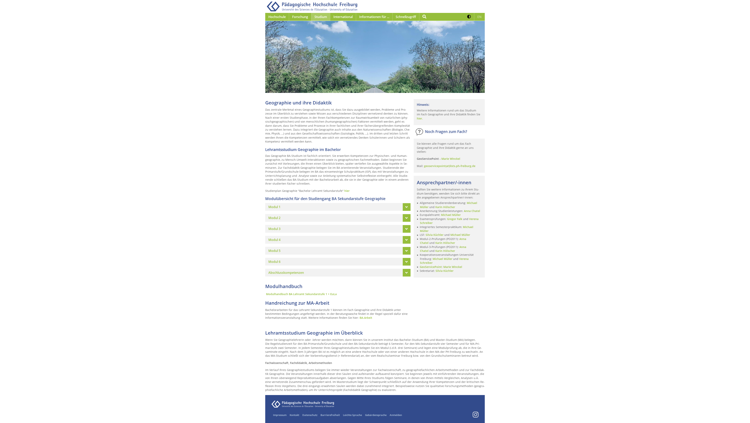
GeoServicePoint (431, 267)
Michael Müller (451, 215)
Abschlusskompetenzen (286, 272)
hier (347, 191)
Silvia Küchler (435, 235)
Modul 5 (274, 251)
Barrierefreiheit (330, 415)
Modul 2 (274, 218)
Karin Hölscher (445, 207)
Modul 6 (274, 262)
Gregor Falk (454, 219)
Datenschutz (309, 415)
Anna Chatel (472, 211)
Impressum (280, 415)
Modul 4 (274, 240)
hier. (420, 118)
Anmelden (396, 415)
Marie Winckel (452, 267)
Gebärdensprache (376, 415)
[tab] (338, 207)
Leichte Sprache (352, 415)
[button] (469, 17)
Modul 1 (274, 207)
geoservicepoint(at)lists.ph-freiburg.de (449, 166)
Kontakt (294, 415)
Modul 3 (274, 229)
